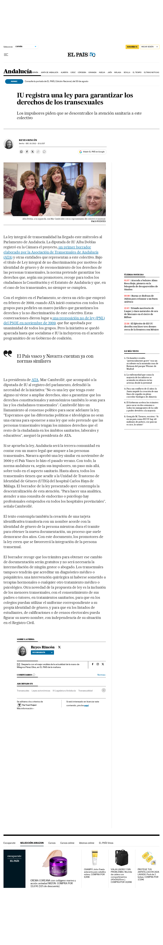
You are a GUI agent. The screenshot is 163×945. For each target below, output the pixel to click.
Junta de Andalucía (49, 72)
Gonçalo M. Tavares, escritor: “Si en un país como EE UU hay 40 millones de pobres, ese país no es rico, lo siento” (142, 420)
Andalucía (18, 72)
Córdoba (82, 72)
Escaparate (9, 843)
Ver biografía (38, 652)
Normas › (101, 675)
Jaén (110, 72)
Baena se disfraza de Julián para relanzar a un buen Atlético (141, 298)
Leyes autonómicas (41, 690)
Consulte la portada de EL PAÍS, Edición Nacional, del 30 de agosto (56, 81)
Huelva (102, 72)
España (35, 72)
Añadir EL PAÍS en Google (93, 152)
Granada (92, 72)
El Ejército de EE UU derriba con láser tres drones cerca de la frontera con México (141, 326)
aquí (86, 705)
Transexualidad (85, 690)
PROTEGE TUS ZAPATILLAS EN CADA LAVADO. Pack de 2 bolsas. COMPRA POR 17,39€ (148, 874)
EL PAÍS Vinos (106, 843)
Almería (64, 72)
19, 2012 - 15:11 (35, 144)
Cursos (52, 843)
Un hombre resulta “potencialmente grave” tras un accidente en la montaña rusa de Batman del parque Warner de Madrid (142, 363)
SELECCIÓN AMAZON (32, 843)
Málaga (117, 72)
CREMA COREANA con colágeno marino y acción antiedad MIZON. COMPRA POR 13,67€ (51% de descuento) (53, 883)
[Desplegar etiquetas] (104, 690)
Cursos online (67, 843)
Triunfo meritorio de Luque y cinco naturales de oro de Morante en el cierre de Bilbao (141, 313)
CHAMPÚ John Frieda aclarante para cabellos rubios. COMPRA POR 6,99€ (95, 873)
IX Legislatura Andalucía (64, 690)
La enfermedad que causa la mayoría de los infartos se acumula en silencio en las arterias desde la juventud (140, 378)
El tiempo (137, 72)
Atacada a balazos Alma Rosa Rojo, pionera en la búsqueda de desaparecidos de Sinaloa (141, 285)
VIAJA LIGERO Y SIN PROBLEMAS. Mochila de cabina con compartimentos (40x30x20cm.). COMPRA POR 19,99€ (121, 875)
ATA (35, 380)
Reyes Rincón (28, 140)
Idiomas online (86, 843)
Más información (25, 708)
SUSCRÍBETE (132, 47)
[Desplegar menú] (6, 54)
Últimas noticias (151, 72)
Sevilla (127, 72)
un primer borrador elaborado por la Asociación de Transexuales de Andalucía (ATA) (51, 252)
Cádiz (73, 72)
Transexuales (23, 690)
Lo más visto (131, 351)
